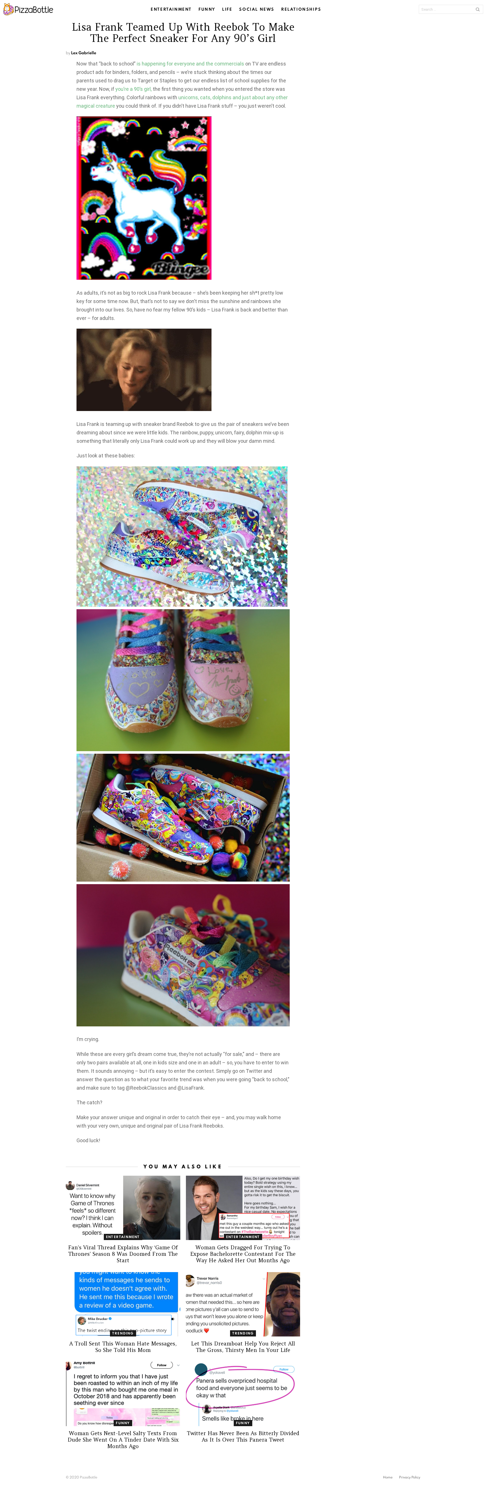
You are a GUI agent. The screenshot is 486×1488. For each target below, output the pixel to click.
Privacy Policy (409, 1477)
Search (477, 9)
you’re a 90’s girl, (133, 89)
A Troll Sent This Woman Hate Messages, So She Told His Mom (123, 1346)
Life (227, 9)
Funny (207, 9)
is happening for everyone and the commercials (190, 64)
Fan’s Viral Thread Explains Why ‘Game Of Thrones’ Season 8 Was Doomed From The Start (123, 1254)
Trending (123, 1333)
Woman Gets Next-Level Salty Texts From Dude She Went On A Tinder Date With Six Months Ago (123, 1439)
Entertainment (171, 9)
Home (388, 1477)
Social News (256, 9)
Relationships (301, 9)
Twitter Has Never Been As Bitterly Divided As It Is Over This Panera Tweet (243, 1436)
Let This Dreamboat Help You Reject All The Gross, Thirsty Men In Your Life (243, 1346)
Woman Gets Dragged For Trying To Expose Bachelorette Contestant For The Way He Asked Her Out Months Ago (243, 1254)
